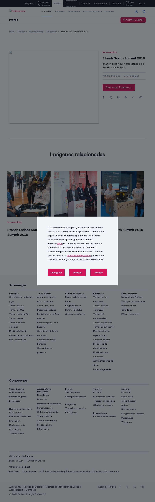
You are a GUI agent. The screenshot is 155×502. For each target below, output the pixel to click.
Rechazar (77, 272)
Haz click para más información (66, 243)
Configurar (56, 272)
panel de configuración (79, 255)
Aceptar (99, 272)
